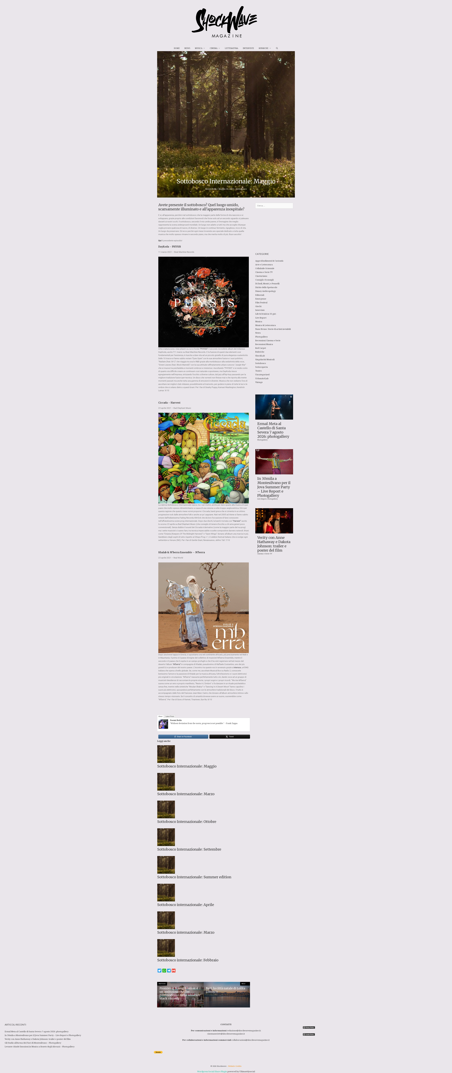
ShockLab (260, 355)
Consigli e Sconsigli (264, 279)
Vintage (259, 382)
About (160, 716)
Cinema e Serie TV (264, 272)
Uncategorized (262, 374)
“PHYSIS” (204, 349)
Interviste (248, 48)
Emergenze (260, 298)
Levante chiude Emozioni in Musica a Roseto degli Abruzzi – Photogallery (40, 1046)
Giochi (258, 306)
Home (177, 48)
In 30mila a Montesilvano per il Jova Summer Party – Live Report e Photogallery (274, 487)
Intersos (237, 667)
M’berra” (177, 664)
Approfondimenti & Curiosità (269, 260)
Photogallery (261, 336)
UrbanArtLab (261, 378)
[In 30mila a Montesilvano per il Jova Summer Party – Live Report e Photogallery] (274, 472)
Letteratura (231, 48)
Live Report (260, 317)
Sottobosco (241, 189)
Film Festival (261, 302)
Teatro (258, 370)
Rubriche (263, 48)
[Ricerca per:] (274, 205)
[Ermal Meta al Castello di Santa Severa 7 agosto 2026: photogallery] (274, 418)
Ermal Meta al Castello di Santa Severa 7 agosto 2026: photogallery (273, 430)
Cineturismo (261, 276)
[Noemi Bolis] (163, 728)
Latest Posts (169, 716)
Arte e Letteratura (264, 264)
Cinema (213, 48)
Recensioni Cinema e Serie (267, 340)
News (187, 48)
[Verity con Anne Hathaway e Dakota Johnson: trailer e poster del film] (274, 531)
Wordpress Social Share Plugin (212, 1071)
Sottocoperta (261, 367)
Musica (198, 48)
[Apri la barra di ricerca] (276, 48)
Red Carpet (260, 348)
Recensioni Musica (264, 344)
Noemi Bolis (176, 720)
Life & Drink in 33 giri (265, 313)
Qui (159, 240)
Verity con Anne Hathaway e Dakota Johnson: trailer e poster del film (273, 544)
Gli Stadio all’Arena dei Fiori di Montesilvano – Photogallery (33, 1042)
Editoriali (259, 295)
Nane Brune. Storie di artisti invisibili (273, 329)
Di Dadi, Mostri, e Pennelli (267, 283)
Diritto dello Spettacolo (266, 287)
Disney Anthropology (265, 291)
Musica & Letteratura (265, 325)
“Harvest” (237, 521)
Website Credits (234, 1066)
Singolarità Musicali (264, 359)
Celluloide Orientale (264, 268)
